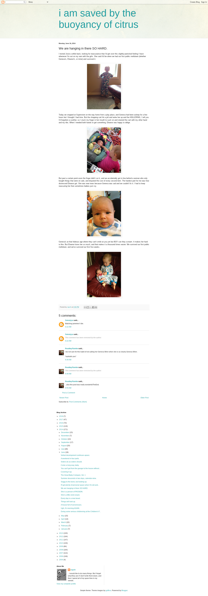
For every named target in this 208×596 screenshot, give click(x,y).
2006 (61, 556)
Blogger (124, 590)
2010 (61, 543)
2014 (61, 429)
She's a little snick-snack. (70, 495)
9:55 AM (68, 388)
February (64, 526)
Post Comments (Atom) (78, 402)
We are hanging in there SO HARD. (74, 488)
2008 (61, 550)
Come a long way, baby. (70, 465)
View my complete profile (66, 584)
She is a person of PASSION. (72, 492)
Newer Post (63, 398)
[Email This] (85, 307)
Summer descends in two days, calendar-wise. (79, 478)
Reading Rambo (71, 349)
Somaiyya (69, 320)
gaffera (108, 590)
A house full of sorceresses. (71, 505)
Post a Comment (68, 393)
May (63, 516)
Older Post (145, 398)
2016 (61, 423)
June (63, 452)
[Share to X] (90, 307)
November (65, 436)
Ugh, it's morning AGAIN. (70, 508)
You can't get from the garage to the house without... (80, 468)
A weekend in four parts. (70, 459)
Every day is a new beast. (70, 498)
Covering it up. (66, 472)
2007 (61, 553)
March (63, 522)
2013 (61, 533)
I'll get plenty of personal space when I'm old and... (80, 485)
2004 (61, 560)
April (63, 519)
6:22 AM (68, 327)
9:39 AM (68, 360)
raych (73, 570)
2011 (61, 540)
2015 (61, 426)
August (64, 446)
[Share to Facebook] (93, 307)
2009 (61, 546)
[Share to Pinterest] (96, 307)
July (63, 449)
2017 (61, 420)
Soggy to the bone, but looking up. (74, 482)
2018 (61, 416)
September (65, 442)
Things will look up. (68, 502)
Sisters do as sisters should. (71, 462)
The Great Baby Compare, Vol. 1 (73, 475)
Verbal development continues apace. (75, 455)
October (64, 439)
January (64, 529)
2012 (61, 536)
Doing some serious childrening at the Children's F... (81, 512)
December (65, 432)
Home (104, 398)
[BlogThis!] (87, 307)
